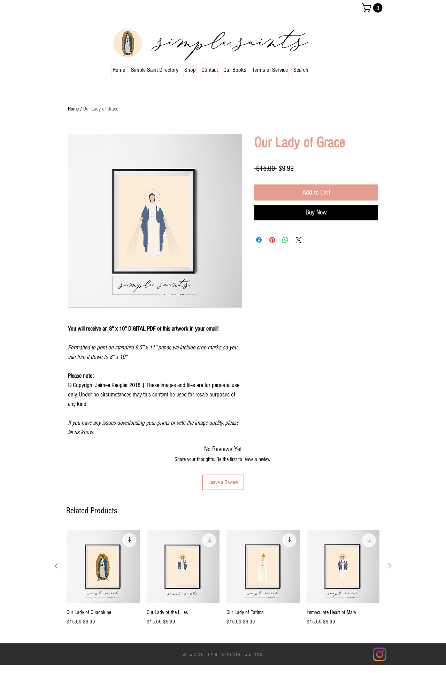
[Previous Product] (56, 566)
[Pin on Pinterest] (272, 240)
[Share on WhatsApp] (285, 240)
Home (73, 109)
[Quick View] (103, 566)
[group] (223, 581)
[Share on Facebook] (259, 240)
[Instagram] (379, 654)
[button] (373, 8)
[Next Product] (389, 566)
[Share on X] (298, 240)
